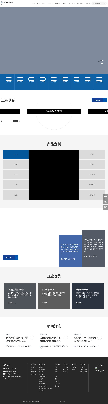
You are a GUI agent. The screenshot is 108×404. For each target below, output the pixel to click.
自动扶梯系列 (99, 84)
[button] (1, 117)
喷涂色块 (92, 171)
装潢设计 (92, 191)
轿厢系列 (9, 84)
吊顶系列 (42, 84)
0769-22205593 (10, 368)
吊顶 (15, 171)
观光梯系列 (31, 84)
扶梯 (92, 161)
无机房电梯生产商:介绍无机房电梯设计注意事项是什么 (51, 337)
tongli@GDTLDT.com (12, 370)
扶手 (15, 181)
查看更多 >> (11, 299)
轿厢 (15, 161)
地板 (15, 191)
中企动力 (31, 398)
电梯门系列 (76, 84)
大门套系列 (88, 84)
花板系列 (65, 84)
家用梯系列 (20, 84)
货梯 (92, 151)
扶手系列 (54, 84)
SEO (39, 398)
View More (12, 45)
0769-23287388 (10, 365)
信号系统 (92, 181)
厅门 (15, 151)
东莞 (36, 398)
